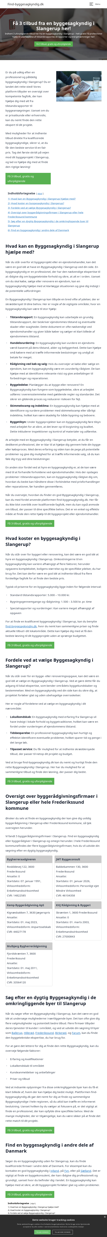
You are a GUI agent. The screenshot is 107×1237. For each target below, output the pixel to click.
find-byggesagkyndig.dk (21, 626)
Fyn (66, 1171)
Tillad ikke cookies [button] (62, 1232)
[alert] (53, 1226)
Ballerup (17, 1033)
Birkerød (60, 1033)
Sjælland (86, 1171)
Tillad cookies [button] (42, 1232)
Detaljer (81, 1227)
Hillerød (29, 1033)
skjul (40, 193)
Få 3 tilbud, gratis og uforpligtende (53, 44)
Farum (76, 1033)
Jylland (54, 1171)
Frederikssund (44, 1033)
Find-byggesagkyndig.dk (26, 4)
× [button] (105, 1217)
